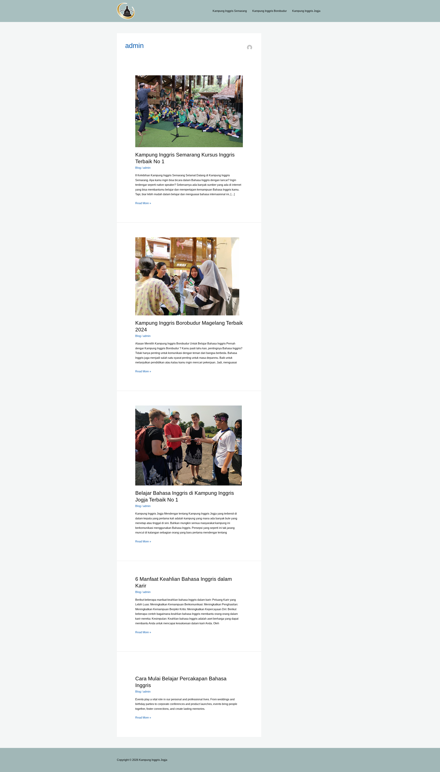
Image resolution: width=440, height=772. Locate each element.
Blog (138, 167)
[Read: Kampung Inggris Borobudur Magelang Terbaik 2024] (187, 276)
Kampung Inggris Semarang (230, 10)
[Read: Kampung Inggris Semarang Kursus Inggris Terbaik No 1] (189, 111)
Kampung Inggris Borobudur (269, 10)
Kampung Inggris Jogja (306, 10)
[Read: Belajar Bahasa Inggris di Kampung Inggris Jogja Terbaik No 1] (188, 445)
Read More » (143, 203)
